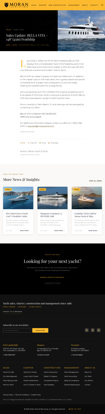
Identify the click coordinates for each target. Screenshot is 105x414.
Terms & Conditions (22, 395)
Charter (42, 5)
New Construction (57, 5)
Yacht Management (71, 372)
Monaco (40, 345)
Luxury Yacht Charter (30, 376)
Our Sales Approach (10, 376)
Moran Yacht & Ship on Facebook (92, 330)
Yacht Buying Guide (10, 380)
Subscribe (40, 330)
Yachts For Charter (30, 372)
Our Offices (89, 380)
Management (74, 5)
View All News (95, 181)
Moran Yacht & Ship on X (86, 330)
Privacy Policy (8, 395)
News (8, 45)
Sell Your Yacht (8, 385)
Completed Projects (51, 380)
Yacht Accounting (70, 376)
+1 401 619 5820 (77, 355)
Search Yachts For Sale (52, 277)
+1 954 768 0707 (9, 355)
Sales (33, 5)
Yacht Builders (49, 385)
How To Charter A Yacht (32, 385)
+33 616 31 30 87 (43, 355)
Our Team (88, 376)
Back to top (75, 409)
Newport (75, 345)
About (85, 5)
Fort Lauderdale (10, 345)
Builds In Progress (50, 376)
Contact (94, 5)
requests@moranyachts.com (41, 126)
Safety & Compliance (71, 380)
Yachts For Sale (8, 372)
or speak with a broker (53, 283)
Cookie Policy (36, 395)
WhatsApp (54, 143)
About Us (88, 372)
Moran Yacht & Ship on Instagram (98, 330)
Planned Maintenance (72, 385)
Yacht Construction (51, 372)
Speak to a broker (12, 311)
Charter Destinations (30, 380)
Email (44, 143)
